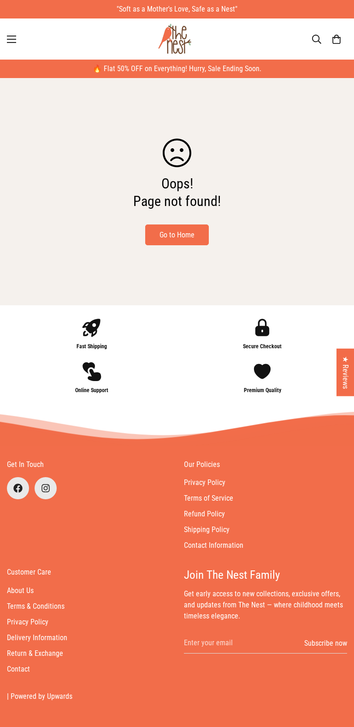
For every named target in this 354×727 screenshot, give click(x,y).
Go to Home (177, 234)
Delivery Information (37, 637)
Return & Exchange (35, 653)
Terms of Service (208, 498)
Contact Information (213, 545)
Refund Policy (204, 513)
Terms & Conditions (36, 606)
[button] (336, 39)
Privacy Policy (204, 482)
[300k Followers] (18, 488)
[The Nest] (177, 39)
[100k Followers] (46, 488)
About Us (20, 590)
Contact (18, 669)
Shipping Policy (207, 529)
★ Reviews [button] (345, 372)
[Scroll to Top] (336, 676)
